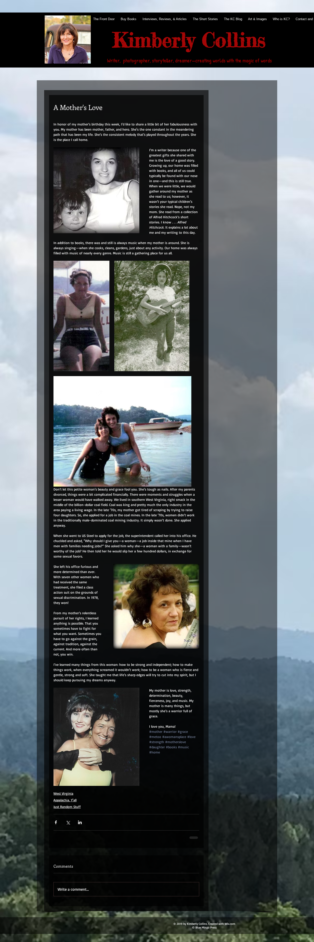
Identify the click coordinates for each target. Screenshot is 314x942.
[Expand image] (81, 316)
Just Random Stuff (67, 807)
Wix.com (230, 924)
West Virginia (63, 793)
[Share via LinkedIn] (80, 822)
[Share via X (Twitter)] (67, 822)
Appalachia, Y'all (65, 800)
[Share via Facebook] (55, 822)
